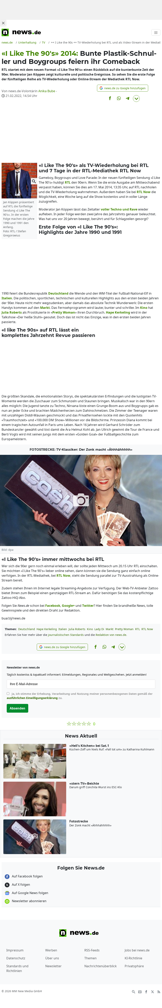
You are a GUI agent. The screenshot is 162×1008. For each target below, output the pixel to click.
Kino (90, 629)
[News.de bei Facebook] (146, 991)
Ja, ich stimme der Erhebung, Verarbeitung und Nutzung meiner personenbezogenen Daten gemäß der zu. (80, 696)
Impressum (15, 950)
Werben (51, 950)
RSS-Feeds (92, 950)
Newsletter (53, 966)
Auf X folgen (20, 884)
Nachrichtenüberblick (100, 966)
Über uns (52, 958)
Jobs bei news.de (137, 950)
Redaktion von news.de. (111, 635)
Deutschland (26, 629)
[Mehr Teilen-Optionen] (136, 98)
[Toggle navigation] (155, 32)
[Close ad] (3, 23)
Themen (90, 958)
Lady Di (99, 629)
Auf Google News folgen (29, 893)
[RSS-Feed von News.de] (158, 991)
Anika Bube (46, 91)
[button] (122, 88)
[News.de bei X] (152, 991)
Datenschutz (15, 958)
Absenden (17, 708)
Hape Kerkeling (47, 629)
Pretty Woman (124, 629)
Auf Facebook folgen (27, 876)
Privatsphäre (134, 966)
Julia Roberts (77, 629)
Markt (109, 629)
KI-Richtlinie (133, 958)
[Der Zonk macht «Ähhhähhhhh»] (81, 500)
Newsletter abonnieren (28, 901)
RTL (137, 629)
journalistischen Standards (66, 635)
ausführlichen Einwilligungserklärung (32, 698)
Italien (62, 629)
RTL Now (147, 629)
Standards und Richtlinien (17, 968)
